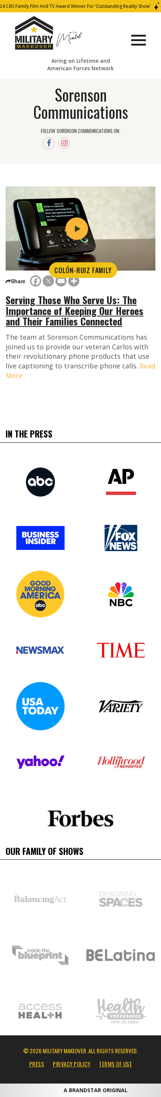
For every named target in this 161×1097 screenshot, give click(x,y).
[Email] (61, 281)
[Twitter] (48, 281)
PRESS (37, 1064)
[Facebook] (35, 281)
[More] (73, 281)
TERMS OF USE (115, 1064)
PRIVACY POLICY (71, 1064)
